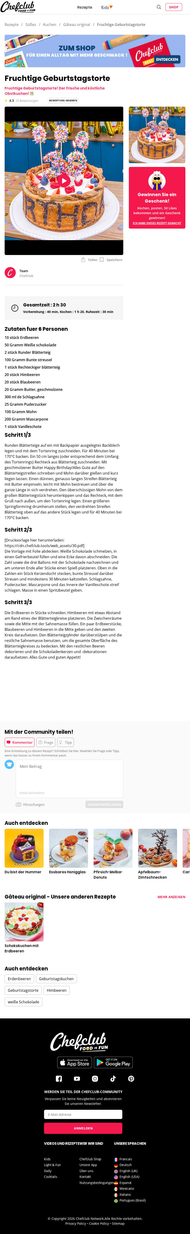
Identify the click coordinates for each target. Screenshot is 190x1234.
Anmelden (83, 1128)
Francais (126, 1159)
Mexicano (127, 1188)
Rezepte (84, 7)
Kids (47, 1159)
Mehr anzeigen (171, 897)
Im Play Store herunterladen (113, 1062)
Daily (47, 1171)
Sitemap (118, 1223)
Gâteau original (76, 24)
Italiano (125, 1194)
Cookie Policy (99, 1223)
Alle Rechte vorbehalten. (123, 1218)
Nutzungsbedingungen (96, 1182)
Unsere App (88, 1165)
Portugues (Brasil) (133, 1200)
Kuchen (49, 24)
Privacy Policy (75, 1223)
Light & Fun (52, 1165)
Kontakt (85, 1176)
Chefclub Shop (90, 1159)
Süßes (30, 24)
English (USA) (129, 1176)
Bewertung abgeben (63, 100)
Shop (173, 7)
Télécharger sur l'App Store (74, 1062)
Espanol (125, 1182)
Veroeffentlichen (104, 804)
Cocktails (50, 1176)
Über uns (86, 1171)
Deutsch (126, 1165)
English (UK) (128, 1171)
